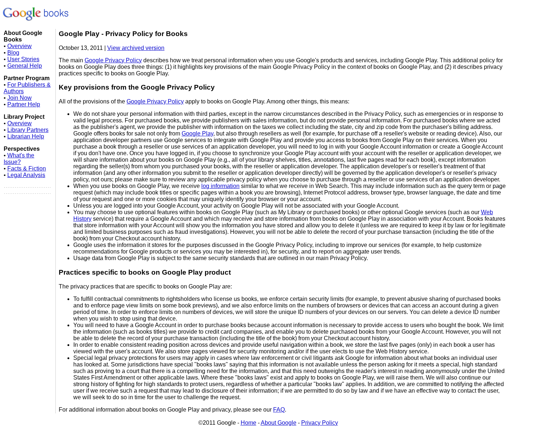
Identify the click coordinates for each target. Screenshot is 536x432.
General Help (24, 66)
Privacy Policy (319, 423)
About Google (278, 423)
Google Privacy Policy (113, 60)
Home (248, 423)
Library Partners (27, 130)
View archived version (135, 48)
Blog (13, 53)
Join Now (19, 98)
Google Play (197, 133)
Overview (19, 46)
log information (220, 186)
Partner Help (23, 104)
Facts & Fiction (26, 168)
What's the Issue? (19, 158)
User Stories (23, 59)
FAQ (279, 410)
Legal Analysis (26, 175)
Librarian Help (25, 136)
